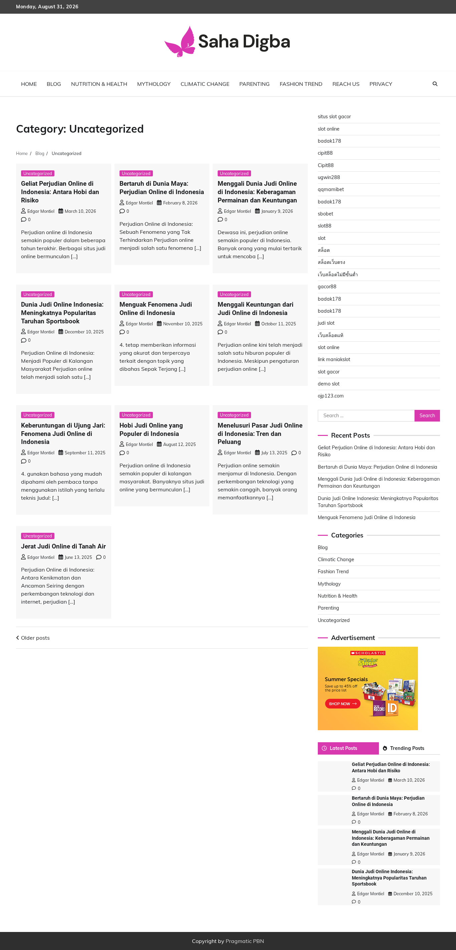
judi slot (326, 323)
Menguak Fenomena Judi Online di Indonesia (156, 309)
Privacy (381, 84)
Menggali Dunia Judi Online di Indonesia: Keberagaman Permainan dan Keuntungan (257, 192)
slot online (328, 129)
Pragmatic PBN (245, 941)
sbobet (325, 214)
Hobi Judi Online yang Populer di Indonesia (151, 430)
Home (29, 84)
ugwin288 (329, 177)
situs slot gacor (334, 117)
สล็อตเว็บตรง (331, 262)
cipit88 (325, 153)
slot (321, 238)
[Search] (435, 84)
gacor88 (327, 287)
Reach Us (346, 84)
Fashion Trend (301, 84)
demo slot (328, 384)
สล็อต (324, 250)
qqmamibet (331, 189)
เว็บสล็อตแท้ (330, 335)
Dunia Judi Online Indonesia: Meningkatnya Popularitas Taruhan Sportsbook (62, 313)
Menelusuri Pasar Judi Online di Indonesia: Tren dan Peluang (260, 434)
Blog (54, 84)
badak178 (329, 141)
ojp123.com (331, 396)
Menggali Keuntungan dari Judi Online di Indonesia (255, 309)
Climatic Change (205, 84)
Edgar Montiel (40, 211)
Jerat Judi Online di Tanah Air (63, 546)
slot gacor (328, 372)
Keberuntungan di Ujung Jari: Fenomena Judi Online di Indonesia (63, 434)
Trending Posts (407, 748)
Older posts (35, 637)
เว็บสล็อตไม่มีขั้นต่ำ (338, 275)
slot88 (324, 226)
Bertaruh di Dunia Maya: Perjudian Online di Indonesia (162, 188)
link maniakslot (334, 359)
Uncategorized (37, 173)
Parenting (254, 84)
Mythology (154, 84)
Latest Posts (343, 748)
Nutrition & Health (99, 84)
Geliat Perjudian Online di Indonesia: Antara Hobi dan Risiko (60, 192)
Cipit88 (326, 165)
